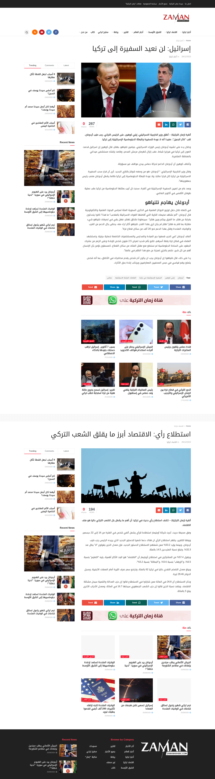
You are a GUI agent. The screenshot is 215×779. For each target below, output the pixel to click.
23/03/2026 (185, 354)
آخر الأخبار (163, 341)
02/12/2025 (147, 354)
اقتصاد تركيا (172, 32)
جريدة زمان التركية (176, 3)
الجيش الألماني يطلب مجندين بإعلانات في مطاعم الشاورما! (49, 177)
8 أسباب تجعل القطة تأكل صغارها (42, 75)
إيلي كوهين (169, 277)
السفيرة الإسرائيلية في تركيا (150, 277)
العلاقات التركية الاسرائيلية (125, 277)
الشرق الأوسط (154, 32)
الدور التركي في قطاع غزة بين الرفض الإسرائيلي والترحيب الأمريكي (175, 393)
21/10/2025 (109, 396)
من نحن (84, 32)
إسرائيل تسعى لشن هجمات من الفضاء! (137, 707)
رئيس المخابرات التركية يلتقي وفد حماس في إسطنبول (138, 391)
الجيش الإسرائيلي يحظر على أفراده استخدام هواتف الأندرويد (136, 348)
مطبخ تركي (103, 32)
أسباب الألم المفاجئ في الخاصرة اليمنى (43, 124)
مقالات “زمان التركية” (133, 3)
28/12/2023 (186, 56)
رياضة (116, 32)
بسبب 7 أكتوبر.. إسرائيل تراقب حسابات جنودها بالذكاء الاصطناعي (100, 350)
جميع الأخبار (163, 3)
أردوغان (180, 277)
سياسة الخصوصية (150, 3)
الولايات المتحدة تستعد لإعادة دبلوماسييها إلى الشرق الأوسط (39, 210)
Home (188, 40)
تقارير (126, 32)
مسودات (93, 746)
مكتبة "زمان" (91, 757)
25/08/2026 (66, 182)
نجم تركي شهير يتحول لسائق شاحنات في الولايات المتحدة (40, 226)
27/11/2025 (109, 357)
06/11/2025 (147, 396)
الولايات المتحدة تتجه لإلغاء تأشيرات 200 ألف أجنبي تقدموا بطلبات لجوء (99, 708)
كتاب (93, 32)
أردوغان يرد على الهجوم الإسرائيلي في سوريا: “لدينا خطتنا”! (41, 195)
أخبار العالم (138, 32)
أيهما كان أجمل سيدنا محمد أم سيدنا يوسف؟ (40, 108)
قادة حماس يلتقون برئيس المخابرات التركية (177, 348)
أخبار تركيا (186, 32)
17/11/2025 (185, 400)
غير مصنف (110, 762)
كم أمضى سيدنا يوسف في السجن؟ (41, 92)
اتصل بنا (188, 3)
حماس (109, 277)
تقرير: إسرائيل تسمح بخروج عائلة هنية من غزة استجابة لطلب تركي (98, 391)
